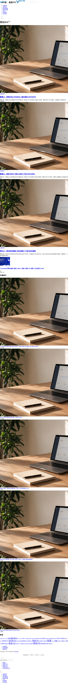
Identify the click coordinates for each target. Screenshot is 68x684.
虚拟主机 (5, 6)
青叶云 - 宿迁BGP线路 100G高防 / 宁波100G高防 (18, 251)
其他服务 (5, 12)
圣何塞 (40, 638)
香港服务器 (43, 643)
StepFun (42, 654)
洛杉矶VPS (12, 641)
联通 (49, 641)
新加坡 (51, 638)
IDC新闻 (5, 13)
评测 (55, 641)
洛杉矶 (63, 638)
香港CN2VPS (24, 643)
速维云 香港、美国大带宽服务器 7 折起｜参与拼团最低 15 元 (14, 488)
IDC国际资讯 (12, 638)
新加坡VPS (54, 638)
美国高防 (45, 640)
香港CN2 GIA (18, 643)
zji (25, 638)
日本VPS (59, 638)
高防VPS (50, 643)
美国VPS (35, 641)
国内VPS (33, 638)
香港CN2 (12, 643)
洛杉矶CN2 (5, 641)
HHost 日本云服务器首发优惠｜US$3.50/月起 (11, 417)
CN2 (4, 638)
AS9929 (1, 638)
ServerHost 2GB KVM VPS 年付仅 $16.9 (10, 630)
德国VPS (48, 638)
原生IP (30, 638)
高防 (47, 643)
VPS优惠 (23, 638)
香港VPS (37, 643)
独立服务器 (5, 8)
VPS (20, 638)
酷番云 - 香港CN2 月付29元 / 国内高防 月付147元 (18, 97)
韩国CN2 (64, 640)
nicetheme (16, 651)
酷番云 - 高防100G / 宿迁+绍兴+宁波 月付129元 (17, 174)
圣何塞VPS (44, 638)
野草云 (31, 654)
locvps (18, 638)
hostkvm (6, 638)
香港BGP (6, 643)
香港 (3, 643)
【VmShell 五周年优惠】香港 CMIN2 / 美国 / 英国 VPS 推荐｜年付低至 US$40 (22, 268)
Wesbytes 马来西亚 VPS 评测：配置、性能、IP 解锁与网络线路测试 (16, 559)
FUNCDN (37, 654)
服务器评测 (5, 9)
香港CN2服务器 (30, 643)
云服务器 (5, 5)
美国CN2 (30, 640)
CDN (4, 11)
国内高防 (36, 638)
